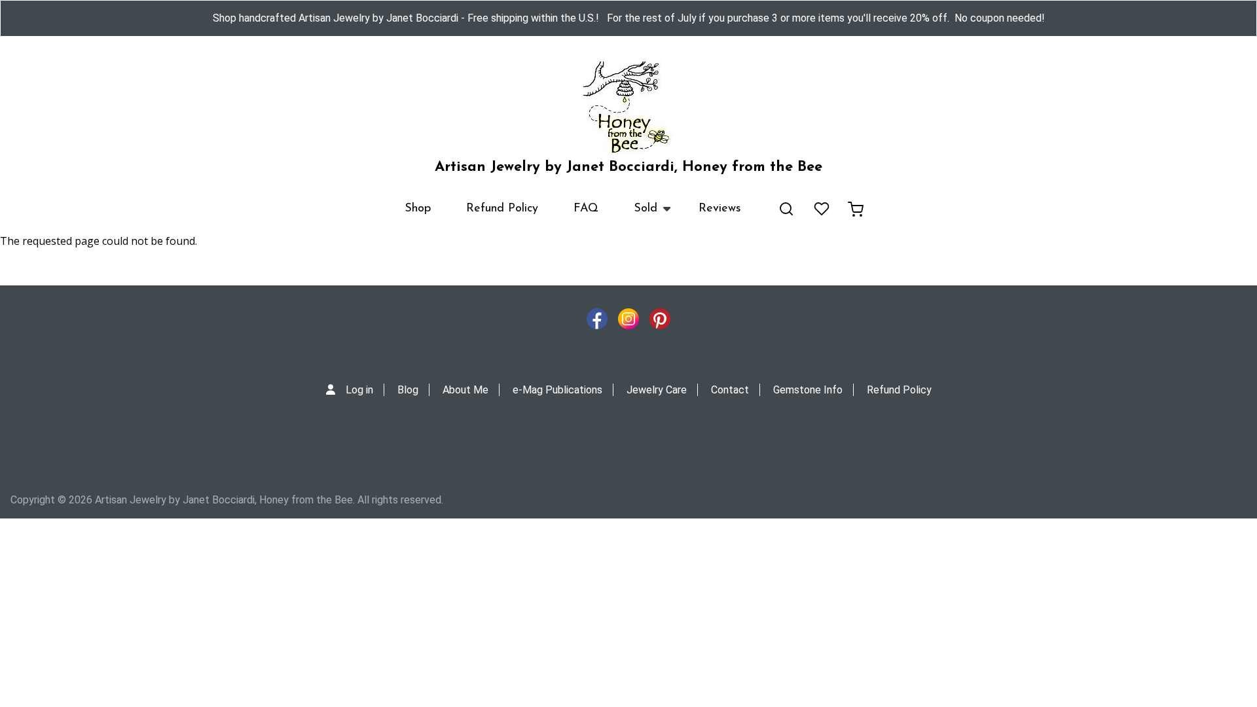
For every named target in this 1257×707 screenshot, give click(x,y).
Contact (730, 390)
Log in (359, 390)
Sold (636, 215)
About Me (465, 390)
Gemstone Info (808, 390)
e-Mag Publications (557, 390)
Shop (418, 209)
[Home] (628, 107)
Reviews (720, 209)
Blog (407, 390)
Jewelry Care (657, 390)
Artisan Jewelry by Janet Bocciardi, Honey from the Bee (628, 167)
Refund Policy (502, 209)
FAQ (586, 209)
